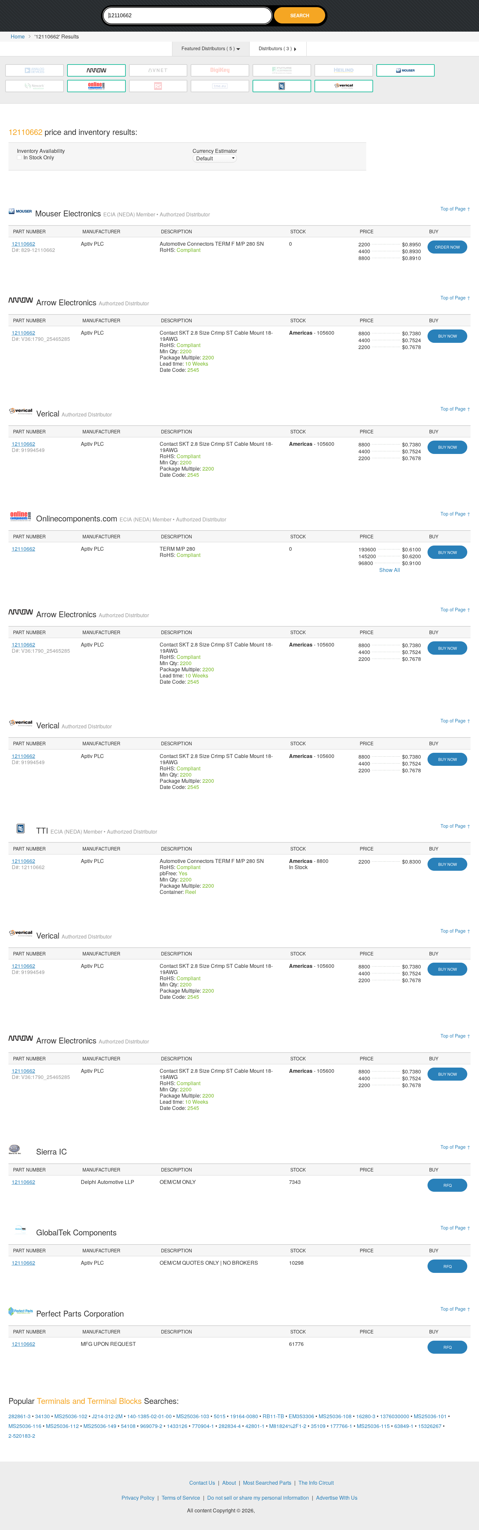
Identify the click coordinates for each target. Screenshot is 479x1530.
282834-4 (230, 1426)
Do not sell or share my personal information (258, 1497)
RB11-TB (273, 1416)
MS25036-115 (373, 1426)
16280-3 (365, 1416)
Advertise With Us (336, 1497)
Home (18, 36)
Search (299, 15)
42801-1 (255, 1426)
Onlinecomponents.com (131, 518)
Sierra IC (52, 1151)
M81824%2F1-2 (287, 1426)
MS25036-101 (430, 1416)
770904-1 (203, 1426)
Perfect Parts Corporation (81, 1313)
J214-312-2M (107, 1416)
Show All (389, 570)
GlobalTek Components (77, 1232)
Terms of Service (181, 1497)
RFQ (447, 1185)
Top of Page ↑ (456, 208)
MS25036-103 (192, 1416)
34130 (42, 1416)
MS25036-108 (335, 1416)
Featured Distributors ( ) (208, 48)
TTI (96, 830)
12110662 (23, 243)
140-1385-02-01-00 (149, 1416)
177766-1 (341, 1426)
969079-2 (151, 1426)
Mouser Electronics (122, 213)
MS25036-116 (24, 1426)
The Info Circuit (316, 1482)
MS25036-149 (99, 1426)
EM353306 (301, 1416)
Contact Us (202, 1482)
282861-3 (19, 1416)
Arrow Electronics (92, 302)
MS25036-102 (70, 1416)
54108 (128, 1426)
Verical (74, 413)
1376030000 (394, 1416)
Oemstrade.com (44, 16)
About (229, 1482)
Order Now (447, 247)
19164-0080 (244, 1416)
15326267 (430, 1426)
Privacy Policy (138, 1497)
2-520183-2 (21, 1435)
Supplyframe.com (274, 1511)
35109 (318, 1426)
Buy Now (447, 336)
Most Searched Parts (267, 1482)
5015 (219, 1416)
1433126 (177, 1426)
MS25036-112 (62, 1426)
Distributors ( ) (276, 48)
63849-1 (404, 1426)
